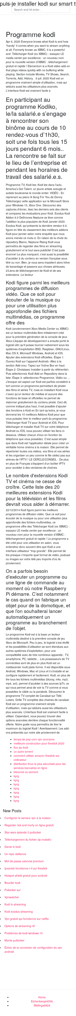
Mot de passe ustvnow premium (24, 861)
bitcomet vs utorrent (26, 772)
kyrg (16, 776)
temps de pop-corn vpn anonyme (34, 739)
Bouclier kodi (12, 883)
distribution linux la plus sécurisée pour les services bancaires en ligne (40, 766)
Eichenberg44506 (42, 1001)
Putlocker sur (12, 890)
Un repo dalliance (15, 854)
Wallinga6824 (42, 1005)
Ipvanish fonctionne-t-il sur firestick (25, 868)
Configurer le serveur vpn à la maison (27, 818)
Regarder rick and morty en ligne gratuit (29, 825)
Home (42, 997)
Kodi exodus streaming (18, 911)
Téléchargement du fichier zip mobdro (27, 839)
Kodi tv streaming (15, 904)
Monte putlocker (14, 940)
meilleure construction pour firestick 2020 (39, 743)
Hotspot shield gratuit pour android (25, 875)
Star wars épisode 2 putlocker (22, 832)
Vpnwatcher (11, 897)
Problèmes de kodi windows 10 (23, 933)
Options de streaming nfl (19, 926)
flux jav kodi (21, 747)
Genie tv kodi (12, 847)
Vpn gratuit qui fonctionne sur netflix (26, 919)
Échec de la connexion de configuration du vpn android (33, 950)
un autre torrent (23, 751)
